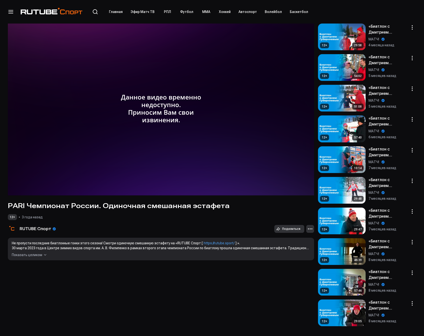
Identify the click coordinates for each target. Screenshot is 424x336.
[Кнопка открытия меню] (11, 12)
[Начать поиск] (95, 12)
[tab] (116, 12)
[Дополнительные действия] (310, 229)
